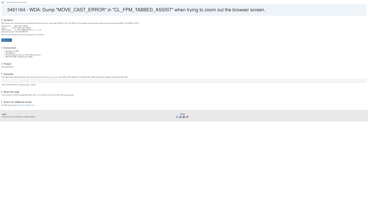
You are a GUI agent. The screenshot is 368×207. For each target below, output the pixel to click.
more (37, 95)
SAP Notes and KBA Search (25, 105)
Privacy (4, 116)
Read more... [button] (7, 40)
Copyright (26, 116)
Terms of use (10, 116)
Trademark (32, 116)
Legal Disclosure (18, 116)
